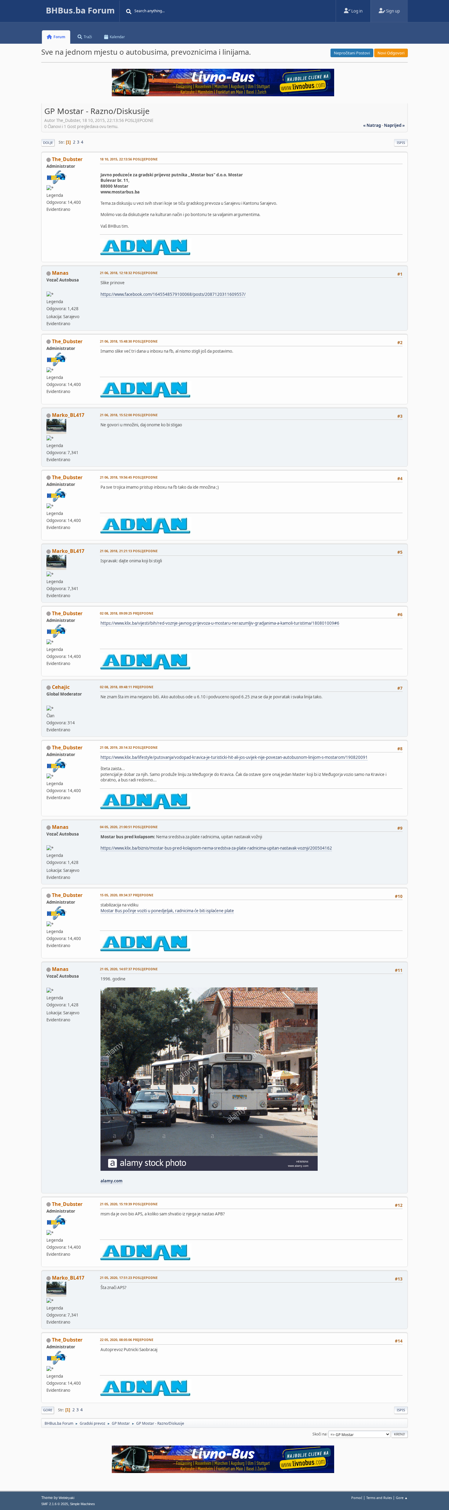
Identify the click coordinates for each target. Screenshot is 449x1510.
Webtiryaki (66, 1498)
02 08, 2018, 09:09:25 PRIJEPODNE (126, 613)
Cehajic (61, 687)
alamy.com (111, 1181)
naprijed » (394, 125)
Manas (60, 273)
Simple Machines (82, 1504)
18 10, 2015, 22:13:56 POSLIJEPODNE (129, 159)
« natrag (372, 125)
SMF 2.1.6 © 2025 (54, 1504)
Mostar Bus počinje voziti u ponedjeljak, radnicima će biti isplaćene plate (167, 910)
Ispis (401, 142)
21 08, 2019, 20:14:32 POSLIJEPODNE (129, 747)
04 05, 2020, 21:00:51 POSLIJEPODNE (129, 827)
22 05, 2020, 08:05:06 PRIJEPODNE (126, 1339)
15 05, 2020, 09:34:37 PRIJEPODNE (126, 895)
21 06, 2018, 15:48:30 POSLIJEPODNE (129, 341)
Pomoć (356, 1497)
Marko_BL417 (68, 415)
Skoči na (319, 1433)
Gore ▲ (402, 1497)
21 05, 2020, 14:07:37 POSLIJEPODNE (129, 969)
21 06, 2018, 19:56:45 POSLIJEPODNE (129, 477)
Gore (47, 1410)
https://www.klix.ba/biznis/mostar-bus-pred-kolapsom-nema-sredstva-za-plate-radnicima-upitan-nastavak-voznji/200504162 (216, 848)
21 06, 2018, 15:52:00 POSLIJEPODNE (129, 415)
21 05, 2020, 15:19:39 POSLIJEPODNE (129, 1204)
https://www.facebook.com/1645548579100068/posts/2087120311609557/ (173, 294)
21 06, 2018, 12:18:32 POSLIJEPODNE (129, 272)
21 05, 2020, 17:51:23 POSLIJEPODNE (129, 1277)
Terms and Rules (379, 1497)
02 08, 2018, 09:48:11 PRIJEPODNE (126, 687)
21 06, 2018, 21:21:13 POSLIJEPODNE (129, 551)
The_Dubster (67, 159)
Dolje (48, 142)
